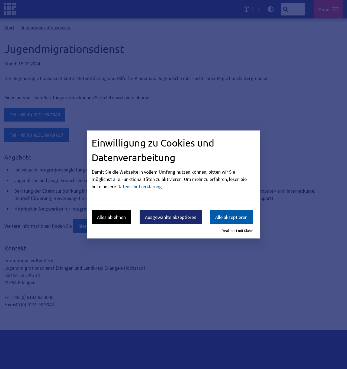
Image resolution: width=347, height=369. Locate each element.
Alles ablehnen (111, 217)
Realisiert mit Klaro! (237, 230)
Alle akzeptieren (231, 217)
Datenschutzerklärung (139, 186)
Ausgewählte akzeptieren (170, 217)
